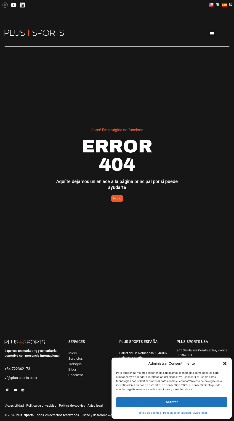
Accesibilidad (14, 405)
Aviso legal (200, 412)
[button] (225, 363)
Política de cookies (149, 412)
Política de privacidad (177, 412)
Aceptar (172, 402)
